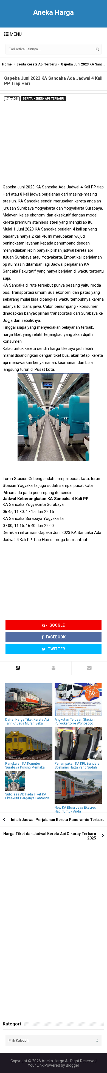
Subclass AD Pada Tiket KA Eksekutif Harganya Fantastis (27, 796)
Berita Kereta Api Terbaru (36, 64)
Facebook (55, 637)
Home (7, 64)
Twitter (56, 649)
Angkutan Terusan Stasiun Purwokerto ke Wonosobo (75, 721)
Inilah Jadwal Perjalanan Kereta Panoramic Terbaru (58, 819)
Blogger (72, 1065)
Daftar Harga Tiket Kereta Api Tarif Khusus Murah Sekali (27, 721)
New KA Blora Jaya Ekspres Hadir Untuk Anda (75, 809)
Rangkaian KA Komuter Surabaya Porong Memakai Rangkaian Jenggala (25, 767)
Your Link (36, 1065)
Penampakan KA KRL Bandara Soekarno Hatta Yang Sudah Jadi (77, 767)
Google (57, 625)
